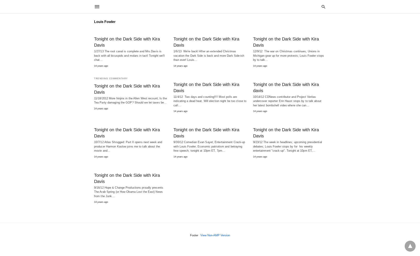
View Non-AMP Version (215, 235)
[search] (323, 6)
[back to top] (410, 246)
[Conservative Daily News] (210, 7)
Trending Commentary (111, 78)
